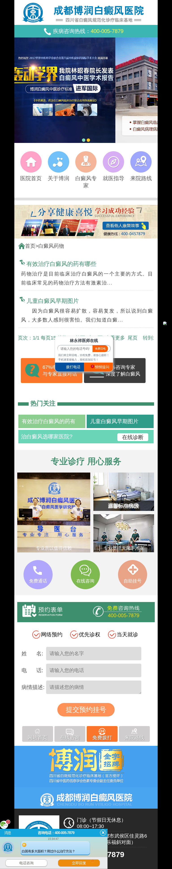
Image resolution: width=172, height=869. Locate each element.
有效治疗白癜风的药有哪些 (61, 263)
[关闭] (103, 832)
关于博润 (58, 178)
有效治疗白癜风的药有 (48, 421)
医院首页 (31, 178)
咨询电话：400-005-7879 (56, 833)
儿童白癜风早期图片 (52, 301)
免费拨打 (102, 737)
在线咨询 (70, 737)
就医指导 (113, 178)
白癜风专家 (86, 181)
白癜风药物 (51, 246)
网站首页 (37, 737)
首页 (30, 246)
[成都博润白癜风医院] (86, 222)
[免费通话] (38, 587)
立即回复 (83, 862)
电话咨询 (26, 863)
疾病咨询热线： (88, 31)
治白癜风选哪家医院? (46, 436)
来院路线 (141, 178)
